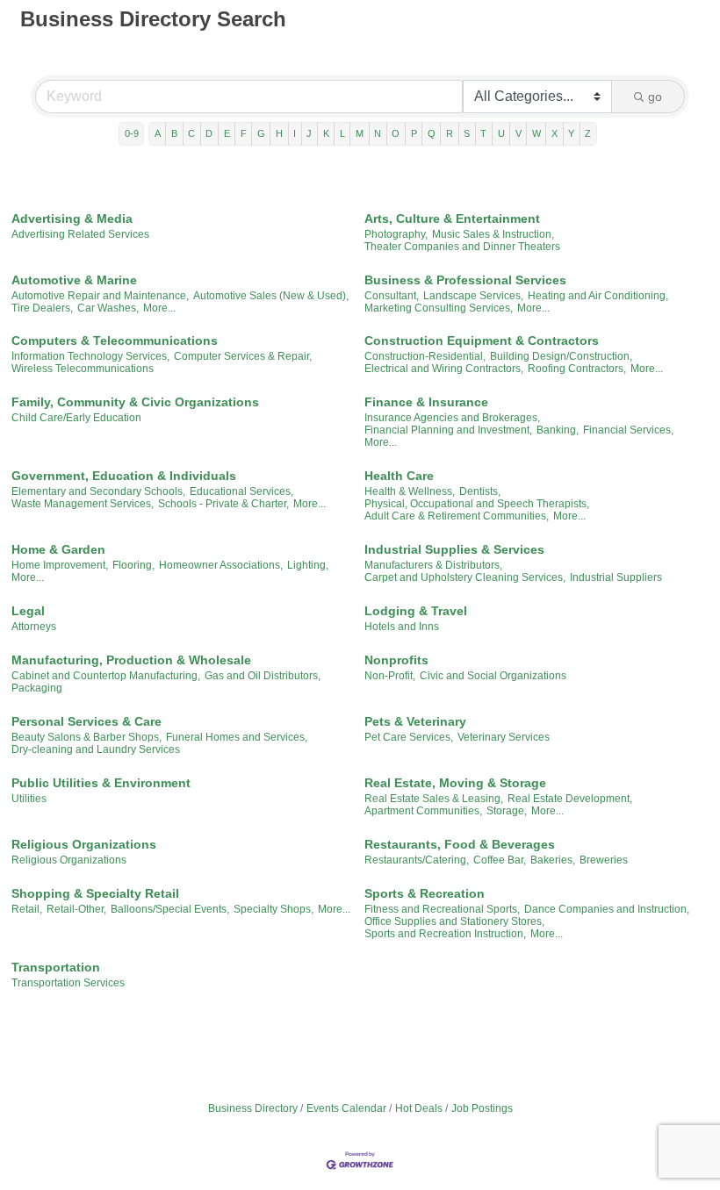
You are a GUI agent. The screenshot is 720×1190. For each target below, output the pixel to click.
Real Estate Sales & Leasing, (433, 798)
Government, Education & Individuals (123, 476)
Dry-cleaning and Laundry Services (95, 749)
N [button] (377, 133)
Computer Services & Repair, (243, 356)
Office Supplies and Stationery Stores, (454, 921)
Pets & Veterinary (415, 721)
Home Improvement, (59, 565)
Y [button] (571, 133)
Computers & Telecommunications (114, 340)
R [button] (449, 133)
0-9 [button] (132, 133)
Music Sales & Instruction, (493, 234)
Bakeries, (552, 860)
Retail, (26, 909)
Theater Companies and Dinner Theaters (462, 246)
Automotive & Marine (74, 280)
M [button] (360, 133)
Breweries (604, 860)
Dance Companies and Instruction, (606, 909)
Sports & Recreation (424, 893)
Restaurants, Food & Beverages (459, 844)
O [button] (396, 133)
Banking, (557, 430)
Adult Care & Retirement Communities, (456, 516)
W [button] (536, 133)
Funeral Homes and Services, (236, 737)
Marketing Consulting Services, (438, 308)
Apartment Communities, (423, 811)
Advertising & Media (72, 218)
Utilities (29, 798)
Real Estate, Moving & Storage (455, 783)
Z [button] (588, 133)
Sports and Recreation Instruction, (445, 934)
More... (159, 308)
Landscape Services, (473, 296)
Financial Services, (628, 430)
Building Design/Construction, (561, 356)
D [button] (208, 133)
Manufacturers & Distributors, (433, 565)
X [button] (554, 133)
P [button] (414, 133)
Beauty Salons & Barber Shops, (86, 737)
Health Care (399, 476)
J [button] (309, 133)
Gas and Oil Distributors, (262, 676)
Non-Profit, (389, 676)
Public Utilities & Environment (101, 783)
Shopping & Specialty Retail (95, 893)
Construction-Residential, (425, 356)
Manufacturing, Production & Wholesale (131, 660)
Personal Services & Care (86, 721)
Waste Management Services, (82, 504)
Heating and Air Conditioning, (598, 296)
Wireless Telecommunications (82, 368)
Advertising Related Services (80, 234)
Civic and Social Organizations (493, 676)
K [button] (326, 133)
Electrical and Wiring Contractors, (443, 368)
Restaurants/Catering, (416, 860)
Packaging (36, 688)
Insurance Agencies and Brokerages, (452, 418)
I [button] (294, 133)
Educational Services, (241, 491)
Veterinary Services (503, 737)
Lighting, (307, 565)
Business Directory (253, 1108)
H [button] (279, 133)
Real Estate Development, (570, 798)
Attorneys (33, 626)
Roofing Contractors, (577, 368)
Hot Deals (419, 1108)
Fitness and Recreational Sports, (442, 909)
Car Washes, (108, 308)
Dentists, (479, 491)
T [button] (483, 133)
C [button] (191, 133)
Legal (28, 611)
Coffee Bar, (499, 860)
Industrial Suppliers (616, 577)
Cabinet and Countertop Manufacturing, (105, 676)
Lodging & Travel (415, 611)
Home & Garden (58, 549)
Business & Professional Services (465, 280)
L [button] (342, 133)
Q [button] (432, 133)
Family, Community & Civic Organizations (135, 402)
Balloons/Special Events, (170, 909)
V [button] (518, 133)
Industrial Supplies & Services (454, 549)
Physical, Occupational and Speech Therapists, (476, 504)
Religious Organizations (83, 844)
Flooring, (133, 565)
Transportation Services (68, 983)
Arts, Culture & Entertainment (452, 218)
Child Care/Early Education (76, 418)
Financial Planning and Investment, (448, 430)
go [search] (655, 97)
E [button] (227, 133)
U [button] (501, 133)
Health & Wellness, (409, 491)
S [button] (467, 133)
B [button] (174, 133)
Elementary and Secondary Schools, (98, 491)
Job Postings (482, 1108)
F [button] (244, 133)
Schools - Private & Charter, (223, 504)
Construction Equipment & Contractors (481, 340)
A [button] (158, 133)
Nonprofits (396, 660)
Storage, (506, 811)
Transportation (55, 967)
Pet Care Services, (408, 737)
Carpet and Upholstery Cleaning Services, (464, 577)
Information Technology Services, (90, 356)
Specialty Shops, (273, 909)
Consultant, (391, 296)
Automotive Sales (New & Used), (271, 296)
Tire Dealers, (42, 308)
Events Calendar (346, 1108)
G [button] (261, 133)
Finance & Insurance (426, 402)
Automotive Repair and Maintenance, (100, 296)
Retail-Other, (76, 909)
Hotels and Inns (401, 626)
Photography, (396, 234)
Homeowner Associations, (221, 565)
